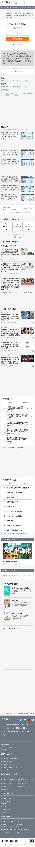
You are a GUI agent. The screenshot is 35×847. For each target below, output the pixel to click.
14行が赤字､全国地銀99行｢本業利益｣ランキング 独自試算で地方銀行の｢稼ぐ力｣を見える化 (10, 179)
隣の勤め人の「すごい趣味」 (15, 492)
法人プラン (4, 806)
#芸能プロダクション (20, 575)
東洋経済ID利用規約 (23, 829)
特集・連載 (16, 7)
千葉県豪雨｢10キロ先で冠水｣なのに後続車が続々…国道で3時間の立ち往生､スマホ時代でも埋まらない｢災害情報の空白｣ (10, 360)
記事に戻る (3, 15)
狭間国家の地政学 (17, 613)
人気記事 (6, 399)
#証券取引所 (4, 86)
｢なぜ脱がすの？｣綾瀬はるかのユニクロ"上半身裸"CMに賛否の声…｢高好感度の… (17, 423)
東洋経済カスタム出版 (24, 786)
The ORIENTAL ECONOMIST (9, 759)
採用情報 (10, 821)
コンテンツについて (6, 801)
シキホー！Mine (5, 770)
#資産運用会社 (5, 90)
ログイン (26, 2)
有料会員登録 (17, 39)
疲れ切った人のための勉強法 (20, 588)
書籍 (24, 728)
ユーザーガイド (5, 809)
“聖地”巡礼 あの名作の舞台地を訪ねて (18, 488)
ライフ (3, 735)
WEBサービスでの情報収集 (15, 824)
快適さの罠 (15, 601)
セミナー (9, 728)
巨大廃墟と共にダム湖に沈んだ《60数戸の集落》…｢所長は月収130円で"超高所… (17, 415)
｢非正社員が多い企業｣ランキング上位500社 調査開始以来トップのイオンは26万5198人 (10, 197)
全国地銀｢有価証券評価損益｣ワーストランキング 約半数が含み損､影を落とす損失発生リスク (10, 188)
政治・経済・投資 (11, 713)
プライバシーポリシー (7, 827)
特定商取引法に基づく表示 (8, 829)
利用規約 (3, 812)
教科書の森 (4, 789)
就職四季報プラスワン (13, 502)
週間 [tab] (25, 483)
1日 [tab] (10, 483)
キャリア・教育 (24, 731)
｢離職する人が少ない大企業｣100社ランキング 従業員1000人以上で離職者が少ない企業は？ (10, 153)
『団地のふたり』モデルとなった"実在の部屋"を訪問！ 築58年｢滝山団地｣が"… (17, 408)
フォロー (25, 208)
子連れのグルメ (11, 506)
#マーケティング (8, 575)
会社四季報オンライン (7, 761)
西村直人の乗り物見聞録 (14, 525)
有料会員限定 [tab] (25, 402)
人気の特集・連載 (9, 480)
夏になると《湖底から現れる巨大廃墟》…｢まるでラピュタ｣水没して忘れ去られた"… (17, 431)
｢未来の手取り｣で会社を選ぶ (15, 511)
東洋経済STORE (5, 764)
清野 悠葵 (6, 207)
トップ (3, 7)
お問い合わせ (17, 832)
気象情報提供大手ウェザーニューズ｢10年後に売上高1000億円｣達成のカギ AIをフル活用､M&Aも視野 (10, 345)
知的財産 (18, 827)
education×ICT (5, 744)
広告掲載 (3, 824)
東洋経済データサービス (8, 783)
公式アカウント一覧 (21, 821)
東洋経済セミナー (23, 783)
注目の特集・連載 (9, 539)
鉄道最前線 (4, 749)
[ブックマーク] (15, 236)
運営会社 (3, 821)
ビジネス (4, 731)
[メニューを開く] (33, 3)
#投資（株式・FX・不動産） (21, 86)
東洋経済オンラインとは (8, 798)
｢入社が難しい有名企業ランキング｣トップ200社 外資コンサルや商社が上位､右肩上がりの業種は (10, 135)
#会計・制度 (16, 80)
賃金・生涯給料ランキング (14, 530)
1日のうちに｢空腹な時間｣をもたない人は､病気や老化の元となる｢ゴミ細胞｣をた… (17, 439)
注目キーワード (8, 570)
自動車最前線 (10, 497)
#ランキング (4, 80)
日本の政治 (10, 520)
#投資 (26, 80)
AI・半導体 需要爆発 (10, 561)
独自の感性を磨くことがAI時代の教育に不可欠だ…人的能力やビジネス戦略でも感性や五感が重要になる (10, 317)
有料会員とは (17, 44)
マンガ (3, 728)
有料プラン (4, 804)
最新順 (9, 7)
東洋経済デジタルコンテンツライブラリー (13, 767)
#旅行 (29, 575)
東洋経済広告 (5, 786)
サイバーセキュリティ (7, 747)
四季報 (17, 728)
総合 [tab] (10, 402)
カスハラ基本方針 (6, 832)
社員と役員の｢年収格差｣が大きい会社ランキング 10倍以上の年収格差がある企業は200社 (10, 162)
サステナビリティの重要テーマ (16, 516)
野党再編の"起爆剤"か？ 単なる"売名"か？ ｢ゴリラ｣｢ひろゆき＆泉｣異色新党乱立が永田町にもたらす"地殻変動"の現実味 (10, 332)
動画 (29, 7)
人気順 (24, 7)
